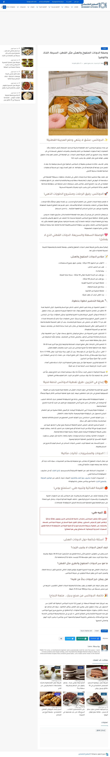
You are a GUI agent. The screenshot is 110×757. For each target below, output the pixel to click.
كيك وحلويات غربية (86, 631)
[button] (95, 638)
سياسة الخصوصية (58, 2)
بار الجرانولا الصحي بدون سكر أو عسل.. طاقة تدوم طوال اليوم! (97, 712)
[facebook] (4, 1)
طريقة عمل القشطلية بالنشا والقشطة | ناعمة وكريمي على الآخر (50, 685)
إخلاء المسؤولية (31, 2)
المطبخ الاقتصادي (84, 754)
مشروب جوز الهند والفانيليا (80, 478)
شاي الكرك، (56, 471)
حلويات (32, 7)
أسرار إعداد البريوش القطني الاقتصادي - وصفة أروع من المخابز (51, 712)
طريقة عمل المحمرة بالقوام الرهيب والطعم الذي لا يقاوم (11, 87)
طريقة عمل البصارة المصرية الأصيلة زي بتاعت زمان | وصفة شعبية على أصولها (11, 65)
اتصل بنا (68, 2)
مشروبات (23, 7)
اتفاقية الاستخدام (44, 2)
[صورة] (27, 51)
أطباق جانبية (43, 7)
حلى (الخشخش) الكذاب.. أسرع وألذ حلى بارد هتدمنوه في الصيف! (74, 712)
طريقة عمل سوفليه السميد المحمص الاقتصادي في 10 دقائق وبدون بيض (98, 685)
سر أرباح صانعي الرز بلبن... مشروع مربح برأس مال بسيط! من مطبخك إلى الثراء (11, 53)
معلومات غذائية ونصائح (8, 7)
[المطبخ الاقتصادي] (93, 5)
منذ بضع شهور (14, 48)
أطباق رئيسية (55, 7)
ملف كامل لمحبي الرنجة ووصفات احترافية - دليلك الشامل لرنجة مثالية (12, 76)
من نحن (76, 2)
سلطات (66, 7)
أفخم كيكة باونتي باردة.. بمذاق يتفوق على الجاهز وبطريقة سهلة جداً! (74, 685)
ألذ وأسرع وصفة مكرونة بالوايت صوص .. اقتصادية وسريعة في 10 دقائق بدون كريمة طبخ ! (12, 98)
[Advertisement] (55, 28)
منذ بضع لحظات (102, 680)
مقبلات (76, 7)
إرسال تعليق (101, 730)
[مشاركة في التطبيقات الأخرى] (61, 638)
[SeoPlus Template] (107, 754)
